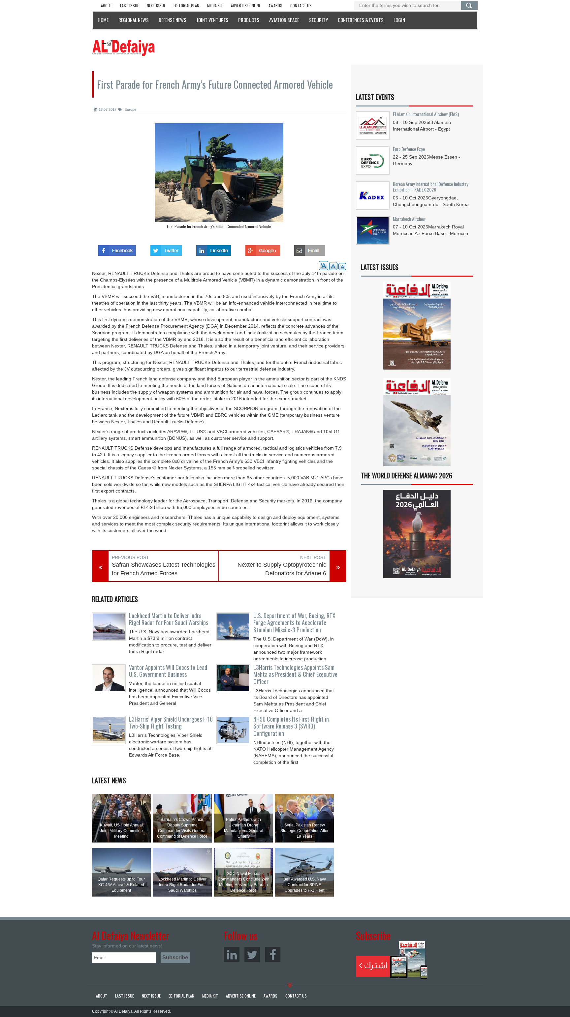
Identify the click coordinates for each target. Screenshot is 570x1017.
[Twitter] (252, 954)
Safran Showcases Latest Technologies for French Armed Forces (163, 569)
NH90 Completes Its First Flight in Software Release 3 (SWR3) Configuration (291, 726)
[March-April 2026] (417, 328)
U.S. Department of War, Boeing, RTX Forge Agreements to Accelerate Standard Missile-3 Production (294, 622)
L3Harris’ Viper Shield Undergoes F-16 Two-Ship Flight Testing (171, 723)
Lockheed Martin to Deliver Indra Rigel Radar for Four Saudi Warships (168, 619)
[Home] (123, 47)
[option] (219, 177)
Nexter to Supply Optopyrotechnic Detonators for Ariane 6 (282, 569)
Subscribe (392, 960)
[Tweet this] (166, 248)
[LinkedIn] (231, 954)
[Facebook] (272, 954)
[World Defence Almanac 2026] (417, 534)
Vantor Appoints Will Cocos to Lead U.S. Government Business (168, 671)
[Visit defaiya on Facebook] (117, 248)
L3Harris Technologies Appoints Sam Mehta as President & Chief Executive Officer (295, 674)
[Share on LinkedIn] (213, 248)
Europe (130, 109)
